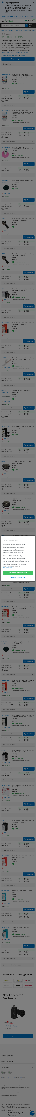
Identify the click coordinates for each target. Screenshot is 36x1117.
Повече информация (8, 567)
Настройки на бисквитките (18, 577)
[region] (18, 558)
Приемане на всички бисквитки (18, 572)
